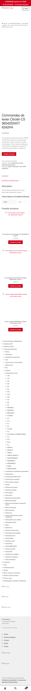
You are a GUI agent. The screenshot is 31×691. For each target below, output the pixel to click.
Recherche (15, 688)
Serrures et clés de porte (12, 530)
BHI (6, 367)
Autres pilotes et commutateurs (13, 362)
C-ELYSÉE (10, 415)
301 (8, 389)
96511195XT (23, 166)
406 (8, 399)
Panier (24, 687)
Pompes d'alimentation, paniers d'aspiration (13, 516)
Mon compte (5, 688)
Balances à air (9, 365)
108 (8, 381)
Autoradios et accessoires (12, 357)
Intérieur (6, 570)
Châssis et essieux (9, 346)
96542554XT (5, 168)
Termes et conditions (9, 637)
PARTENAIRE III (11, 463)
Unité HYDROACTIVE (11, 546)
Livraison (6, 640)
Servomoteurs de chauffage (12, 533)
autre (6, 359)
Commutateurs (9, 474)
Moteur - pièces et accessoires (12, 573)
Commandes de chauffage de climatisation (17, 471)
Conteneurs (7, 562)
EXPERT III (10, 450)
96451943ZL (15, 166)
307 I (8, 391)
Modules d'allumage (10, 500)
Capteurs (7, 370)
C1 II (8, 421)
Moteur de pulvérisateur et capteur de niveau (15, 504)
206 (8, 383)
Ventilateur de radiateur (11, 557)
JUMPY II (9, 452)
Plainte (6, 643)
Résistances (8, 527)
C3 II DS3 (9, 429)
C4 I (8, 431)
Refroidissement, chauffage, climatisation (15, 580)
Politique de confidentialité (9, 680)
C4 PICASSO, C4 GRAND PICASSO (16, 434)
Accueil (5, 23)
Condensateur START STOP (12, 476)
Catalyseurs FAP (8, 344)
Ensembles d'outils (9, 567)
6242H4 (10, 166)
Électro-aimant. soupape (12, 482)
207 (8, 386)
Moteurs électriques (10, 507)
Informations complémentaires (10, 180)
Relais (7, 525)
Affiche (7, 351)
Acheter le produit (9, 154)
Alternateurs (8, 354)
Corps (5, 565)
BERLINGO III (10, 413)
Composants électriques (14, 23)
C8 (8, 444)
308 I (8, 397)
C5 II (8, 439)
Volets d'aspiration (10, 559)
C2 (8, 423)
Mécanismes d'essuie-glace (12, 498)
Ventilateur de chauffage (12, 554)
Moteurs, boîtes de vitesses (11, 575)
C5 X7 (8, 442)
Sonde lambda (9, 538)
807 (8, 405)
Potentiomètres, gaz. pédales (13, 519)
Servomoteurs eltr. (10, 535)
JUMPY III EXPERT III (12, 455)
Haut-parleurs (9, 492)
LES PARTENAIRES (12, 458)
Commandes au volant (17, 163)
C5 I (9, 25)
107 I (8, 378)
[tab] (15, 176)
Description (5, 176)
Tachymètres (8, 543)
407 (8, 402)
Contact (6, 646)
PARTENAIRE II (11, 460)
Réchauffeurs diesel (10, 522)
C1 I (8, 418)
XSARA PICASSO (11, 468)
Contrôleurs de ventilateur (12, 479)
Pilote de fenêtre (9, 510)
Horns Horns (8, 495)
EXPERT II (10, 447)
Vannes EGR (8, 551)
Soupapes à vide (9, 541)
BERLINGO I (10, 407)
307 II (8, 394)
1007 (8, 375)
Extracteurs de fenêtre (11, 487)
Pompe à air (8, 513)
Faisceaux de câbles (11, 490)
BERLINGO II (10, 410)
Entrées (7, 484)
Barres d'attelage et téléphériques (13, 341)
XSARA (9, 466)
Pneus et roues (8, 578)
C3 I (8, 426)
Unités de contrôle (10, 549)
